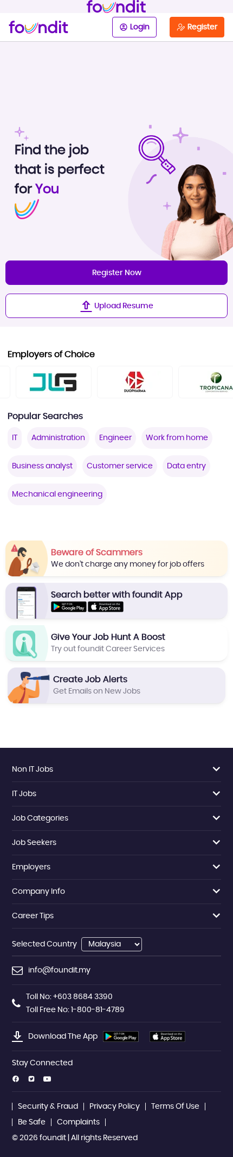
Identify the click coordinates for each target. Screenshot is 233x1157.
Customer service (120, 466)
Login (140, 27)
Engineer (115, 438)
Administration (58, 438)
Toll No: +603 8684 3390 (69, 997)
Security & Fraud (48, 1106)
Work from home (177, 438)
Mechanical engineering (57, 494)
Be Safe (32, 1122)
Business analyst (42, 466)
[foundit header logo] (116, 6)
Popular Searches (45, 416)
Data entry (186, 466)
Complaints (78, 1122)
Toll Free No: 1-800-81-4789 (75, 1010)
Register (202, 27)
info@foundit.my (59, 970)
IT (14, 438)
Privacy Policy (114, 1106)
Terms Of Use (175, 1106)
